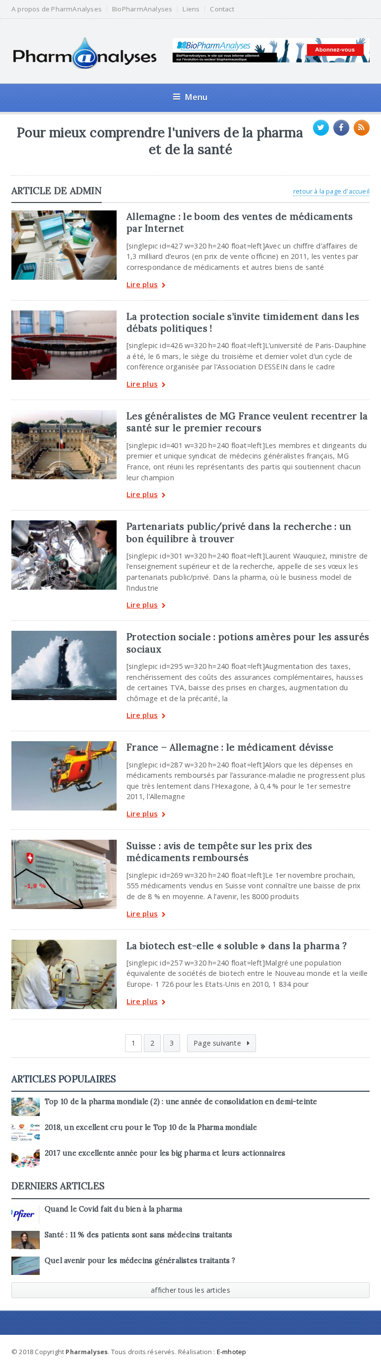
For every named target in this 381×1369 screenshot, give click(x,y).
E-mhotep (232, 1351)
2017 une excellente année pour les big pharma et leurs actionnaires (165, 1153)
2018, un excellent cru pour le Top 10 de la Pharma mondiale (151, 1127)
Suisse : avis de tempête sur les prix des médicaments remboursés (220, 851)
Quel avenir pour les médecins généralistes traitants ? (140, 1260)
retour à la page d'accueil (331, 191)
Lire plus (142, 285)
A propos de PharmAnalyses (56, 9)
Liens (191, 9)
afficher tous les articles (190, 1290)
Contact (222, 9)
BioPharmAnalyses (142, 9)
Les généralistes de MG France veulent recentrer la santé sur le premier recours (247, 422)
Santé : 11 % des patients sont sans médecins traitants (139, 1234)
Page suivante (218, 1043)
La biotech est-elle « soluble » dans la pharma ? (237, 946)
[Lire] (64, 214)
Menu (196, 96)
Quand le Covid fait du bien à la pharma (113, 1209)
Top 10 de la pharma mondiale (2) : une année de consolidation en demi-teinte (181, 1101)
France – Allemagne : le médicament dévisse (230, 747)
